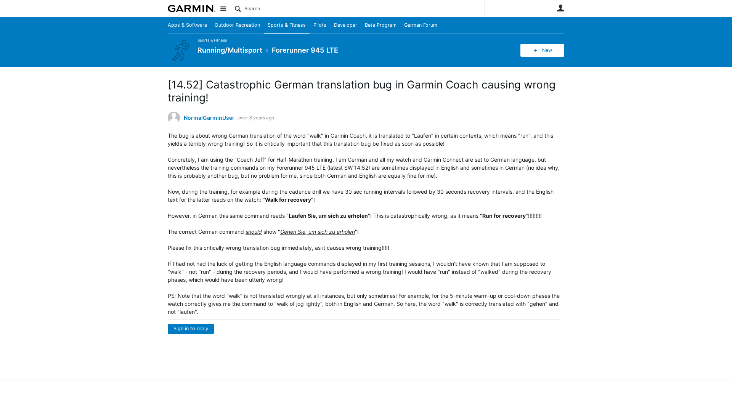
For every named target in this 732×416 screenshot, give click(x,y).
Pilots (319, 25)
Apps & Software (187, 25)
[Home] (191, 8)
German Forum (420, 25)
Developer (345, 25)
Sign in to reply (190, 328)
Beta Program (380, 25)
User (560, 8)
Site (223, 8)
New (547, 50)
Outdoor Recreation (237, 25)
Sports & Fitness (287, 25)
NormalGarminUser (209, 118)
